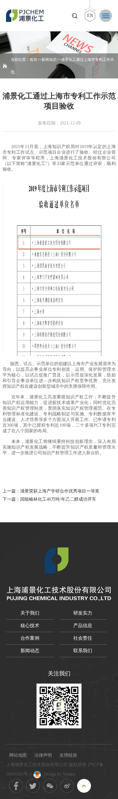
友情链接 (68, 755)
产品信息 (82, 625)
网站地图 (18, 755)
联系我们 (82, 650)
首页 (33, 59)
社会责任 (82, 638)
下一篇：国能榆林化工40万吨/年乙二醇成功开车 (49, 499)
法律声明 (43, 755)
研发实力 (82, 612)
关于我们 (29, 612)
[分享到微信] (50, 786)
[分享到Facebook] (16, 786)
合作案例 (29, 638)
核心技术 (29, 625)
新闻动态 (49, 59)
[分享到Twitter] (33, 786)
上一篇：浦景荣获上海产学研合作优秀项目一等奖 (51, 491)
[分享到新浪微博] (67, 786)
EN (90, 15)
